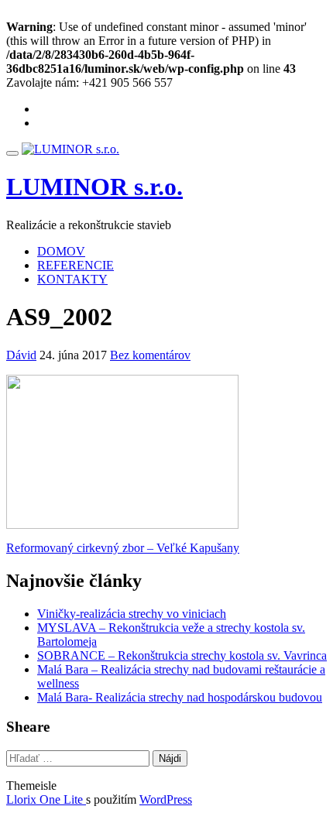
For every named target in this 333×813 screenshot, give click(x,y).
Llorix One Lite (46, 799)
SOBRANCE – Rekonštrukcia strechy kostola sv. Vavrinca (182, 655)
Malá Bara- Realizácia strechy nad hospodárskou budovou (179, 697)
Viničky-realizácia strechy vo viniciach (131, 613)
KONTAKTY (72, 279)
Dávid (21, 355)
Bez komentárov (150, 355)
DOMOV (61, 251)
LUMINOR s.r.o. (94, 187)
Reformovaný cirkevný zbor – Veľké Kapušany (122, 547)
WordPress (165, 799)
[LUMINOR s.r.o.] (70, 149)
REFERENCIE (75, 265)
